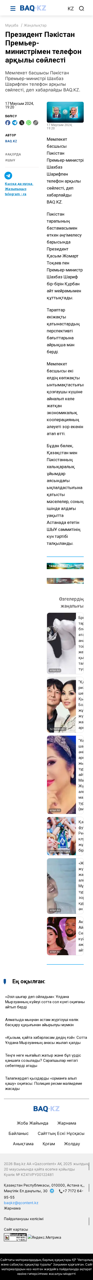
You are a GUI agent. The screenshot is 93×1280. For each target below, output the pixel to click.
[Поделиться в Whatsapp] (28, 122)
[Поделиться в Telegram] (14, 122)
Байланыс (19, 1133)
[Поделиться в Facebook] (7, 122)
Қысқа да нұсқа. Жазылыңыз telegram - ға (19, 189)
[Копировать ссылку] (35, 122)
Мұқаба (11, 25)
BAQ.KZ (11, 141)
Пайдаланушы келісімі (23, 1218)
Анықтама (23, 1143)
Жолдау (72, 1143)
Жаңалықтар (35, 25)
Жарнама (66, 1123)
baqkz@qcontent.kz (21, 1202)
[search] (82, 8)
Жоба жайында (32, 1123)
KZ (71, 8)
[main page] (41, 8)
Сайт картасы (16, 1229)
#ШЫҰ (10, 160)
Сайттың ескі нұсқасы (61, 1133)
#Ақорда (13, 154)
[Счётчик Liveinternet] (15, 1237)
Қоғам (49, 1143)
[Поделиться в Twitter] (21, 122)
